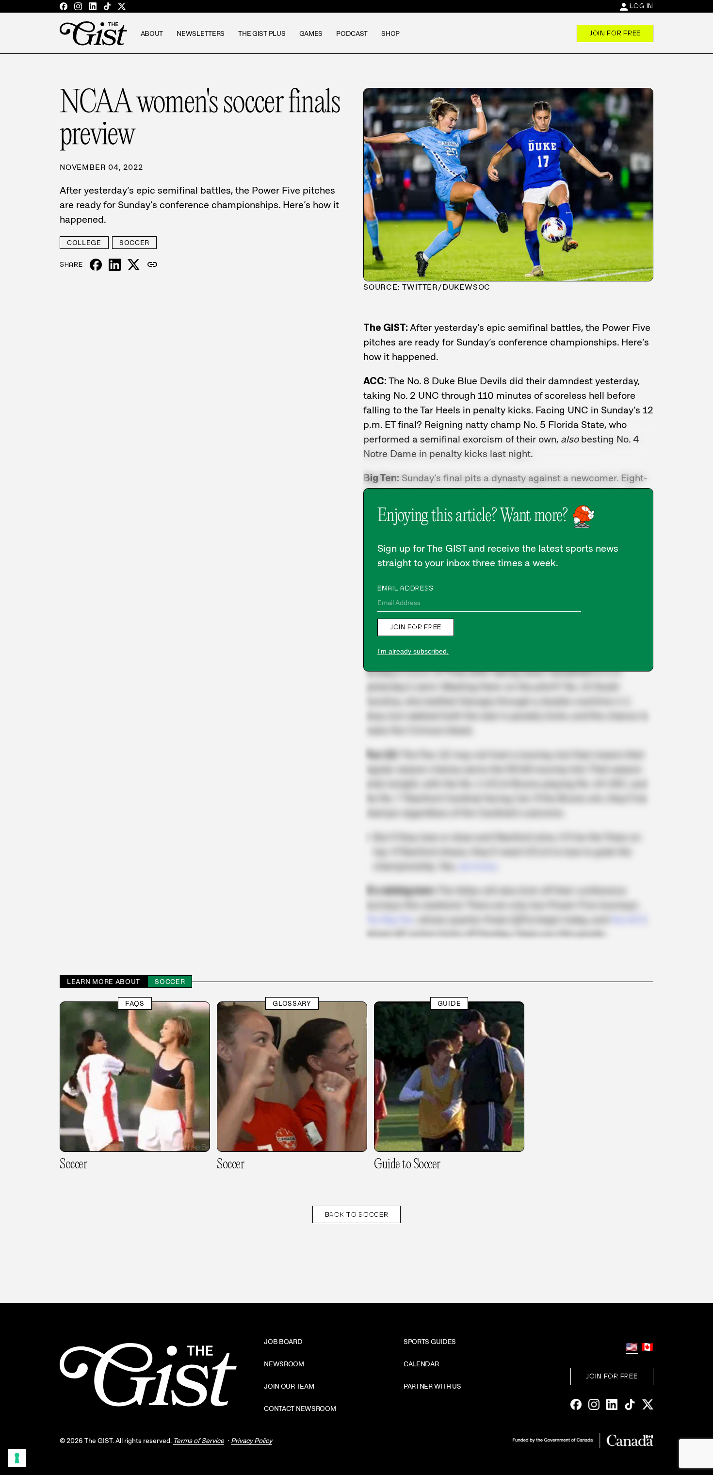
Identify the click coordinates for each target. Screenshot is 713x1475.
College (84, 242)
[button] (152, 265)
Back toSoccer (357, 1214)
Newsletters (201, 33)
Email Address (405, 588)
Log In (641, 6)
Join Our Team (289, 1386)
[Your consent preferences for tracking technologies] (17, 1458)
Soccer (134, 242)
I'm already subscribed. (413, 651)
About (152, 33)
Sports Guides (430, 1341)
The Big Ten (388, 919)
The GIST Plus (261, 33)
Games (311, 33)
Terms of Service (198, 1440)
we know (477, 866)
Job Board (283, 1341)
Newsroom (284, 1364)
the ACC (629, 919)
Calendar (421, 1364)
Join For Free (615, 33)
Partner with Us (432, 1386)
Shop (390, 33)
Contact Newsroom (300, 1408)
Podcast (352, 33)
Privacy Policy (251, 1440)
